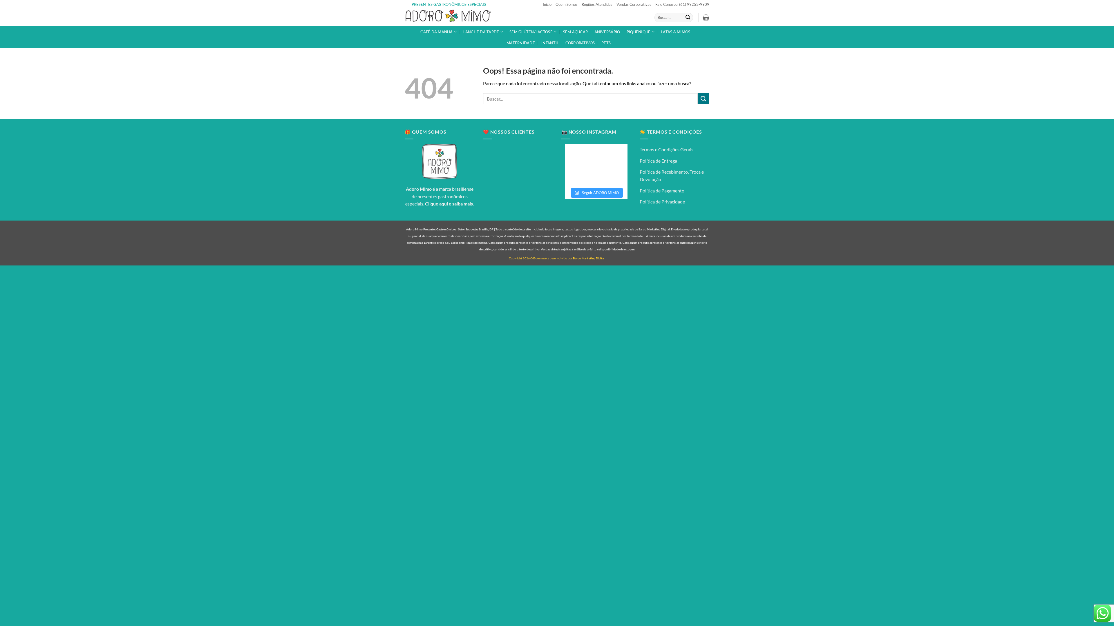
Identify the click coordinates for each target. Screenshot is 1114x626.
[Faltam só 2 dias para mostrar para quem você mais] (580, 174)
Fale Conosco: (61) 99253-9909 (682, 4)
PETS (606, 43)
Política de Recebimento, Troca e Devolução (672, 175)
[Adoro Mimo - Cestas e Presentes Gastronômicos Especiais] (448, 18)
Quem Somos (567, 4)
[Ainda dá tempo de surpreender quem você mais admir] (612, 174)
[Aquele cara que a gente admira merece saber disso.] (612, 156)
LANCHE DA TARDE (481, 32)
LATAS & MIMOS (675, 32)
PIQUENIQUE (639, 32)
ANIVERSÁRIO (607, 32)
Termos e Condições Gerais (666, 149)
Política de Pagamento (662, 190)
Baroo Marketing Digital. (589, 258)
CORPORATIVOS (580, 43)
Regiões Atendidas (597, 4)
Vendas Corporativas (633, 4)
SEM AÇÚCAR (575, 32)
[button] (706, 17)
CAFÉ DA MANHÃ (436, 32)
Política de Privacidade (662, 201)
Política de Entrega (658, 160)
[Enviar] (688, 18)
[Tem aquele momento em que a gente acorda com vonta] (580, 156)
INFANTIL (550, 43)
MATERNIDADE (521, 43)
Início (547, 4)
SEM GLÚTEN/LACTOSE (531, 32)
